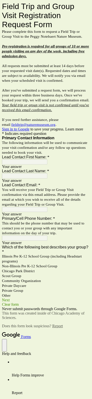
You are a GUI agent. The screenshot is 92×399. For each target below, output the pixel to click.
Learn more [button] (74, 129)
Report (57, 326)
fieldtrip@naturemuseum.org (33, 125)
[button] (46, 300)
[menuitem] (51, 368)
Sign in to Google (15, 129)
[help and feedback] (4, 345)
